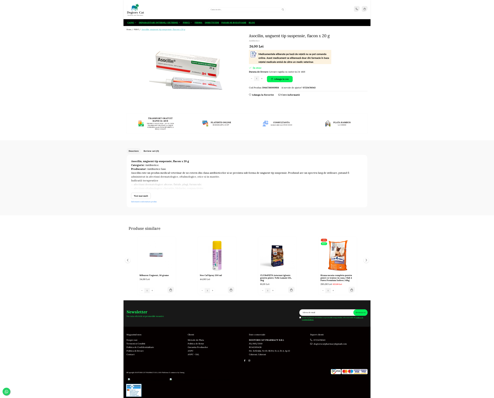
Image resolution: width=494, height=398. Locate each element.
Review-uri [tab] (151, 151)
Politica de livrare (135, 350)
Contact (130, 354)
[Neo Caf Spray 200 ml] (217, 255)
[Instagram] (249, 360)
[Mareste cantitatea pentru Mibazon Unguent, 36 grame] (152, 290)
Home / (129, 29)
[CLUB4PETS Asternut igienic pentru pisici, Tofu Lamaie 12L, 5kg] (277, 255)
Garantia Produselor (198, 347)
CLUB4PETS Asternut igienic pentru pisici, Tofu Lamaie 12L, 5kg (276, 277)
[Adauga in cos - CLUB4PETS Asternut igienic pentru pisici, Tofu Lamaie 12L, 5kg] (291, 290)
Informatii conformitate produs (144, 202)
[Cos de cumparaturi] (365, 9)
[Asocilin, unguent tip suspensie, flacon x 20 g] (185, 71)
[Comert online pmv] (134, 390)
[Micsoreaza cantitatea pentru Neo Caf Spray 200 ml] (202, 290)
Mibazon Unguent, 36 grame (154, 275)
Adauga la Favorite (262, 94)
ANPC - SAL (193, 354)
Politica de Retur (196, 343)
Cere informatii (290, 94)
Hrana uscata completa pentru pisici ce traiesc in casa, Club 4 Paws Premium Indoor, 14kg (336, 277)
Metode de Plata (196, 340)
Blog (252, 22)
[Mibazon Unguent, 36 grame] (156, 255)
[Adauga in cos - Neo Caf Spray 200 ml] (231, 290)
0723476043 (319, 340)
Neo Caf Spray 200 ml (211, 275)
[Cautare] (283, 9)
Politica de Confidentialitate (140, 347)
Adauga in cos (281, 79)
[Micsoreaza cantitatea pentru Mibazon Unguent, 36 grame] (142, 290)
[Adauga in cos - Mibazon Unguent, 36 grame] (170, 290)
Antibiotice (254, 40)
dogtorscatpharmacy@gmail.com (330, 344)
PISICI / (137, 29)
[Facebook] (245, 360)
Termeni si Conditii (135, 343)
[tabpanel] (185, 71)
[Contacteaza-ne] (357, 9)
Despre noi (131, 340)
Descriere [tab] (134, 151)
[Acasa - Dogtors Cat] (142, 9)
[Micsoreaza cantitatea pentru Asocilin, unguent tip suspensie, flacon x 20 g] (251, 78)
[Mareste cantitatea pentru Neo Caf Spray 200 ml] (212, 290)
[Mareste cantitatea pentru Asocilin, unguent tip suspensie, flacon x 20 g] (261, 78)
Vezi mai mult (141, 196)
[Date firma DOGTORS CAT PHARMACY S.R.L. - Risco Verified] (200, 379)
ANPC (190, 350)
